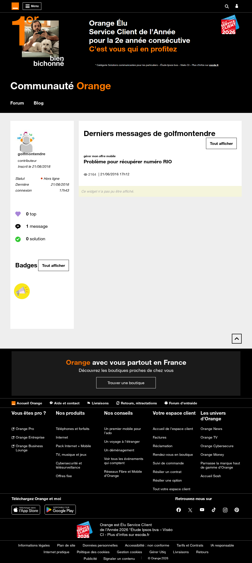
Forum (17, 103)
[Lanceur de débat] (22, 291)
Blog (39, 103)
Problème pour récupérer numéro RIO (128, 161)
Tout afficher (53, 265)
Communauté (60, 85)
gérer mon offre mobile (100, 156)
